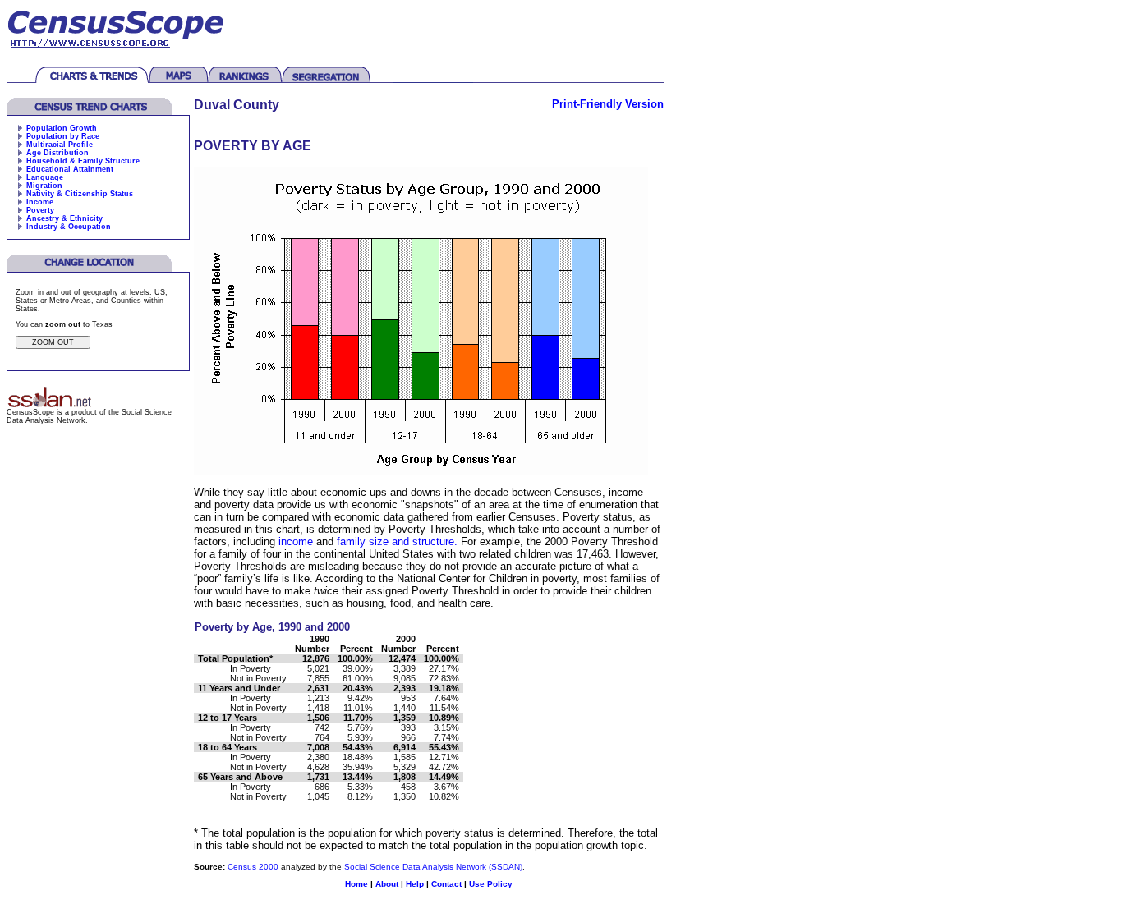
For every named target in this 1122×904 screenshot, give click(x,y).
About (386, 883)
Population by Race (62, 136)
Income (39, 202)
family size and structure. (397, 541)
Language (44, 177)
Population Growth (61, 128)
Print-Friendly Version (608, 104)
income (295, 541)
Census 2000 (253, 866)
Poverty (40, 210)
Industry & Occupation (68, 227)
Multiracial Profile (59, 144)
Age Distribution (57, 153)
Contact (446, 883)
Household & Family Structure (83, 161)
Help (415, 883)
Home (356, 883)
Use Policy (491, 883)
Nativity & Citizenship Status (79, 194)
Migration (44, 185)
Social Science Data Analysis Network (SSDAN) (433, 866)
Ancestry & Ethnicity (64, 218)
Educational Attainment (69, 169)
